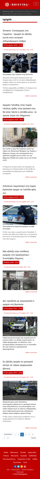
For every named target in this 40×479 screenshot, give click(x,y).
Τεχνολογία (17, 462)
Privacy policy (16, 469)
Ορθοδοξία (33, 456)
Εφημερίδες (32, 452)
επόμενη (33, 438)
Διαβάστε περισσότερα (31, 96)
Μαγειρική (14, 456)
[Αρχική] (17, 4)
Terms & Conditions (27, 469)
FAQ (8, 469)
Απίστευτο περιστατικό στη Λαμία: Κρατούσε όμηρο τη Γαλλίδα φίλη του (19, 189)
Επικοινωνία (20, 472)
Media (6, 452)
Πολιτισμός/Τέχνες (9, 459)
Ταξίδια (34, 459)
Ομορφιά (23, 456)
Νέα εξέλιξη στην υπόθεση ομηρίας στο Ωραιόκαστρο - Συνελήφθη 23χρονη (16, 255)
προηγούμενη (8, 434)
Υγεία (25, 462)
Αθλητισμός (14, 452)
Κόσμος (6, 456)
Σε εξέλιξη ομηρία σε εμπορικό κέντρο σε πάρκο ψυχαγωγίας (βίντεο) (18, 365)
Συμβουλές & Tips (24, 459)
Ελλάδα (23, 452)
